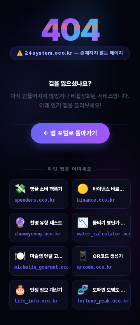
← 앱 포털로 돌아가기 (70, 133)
